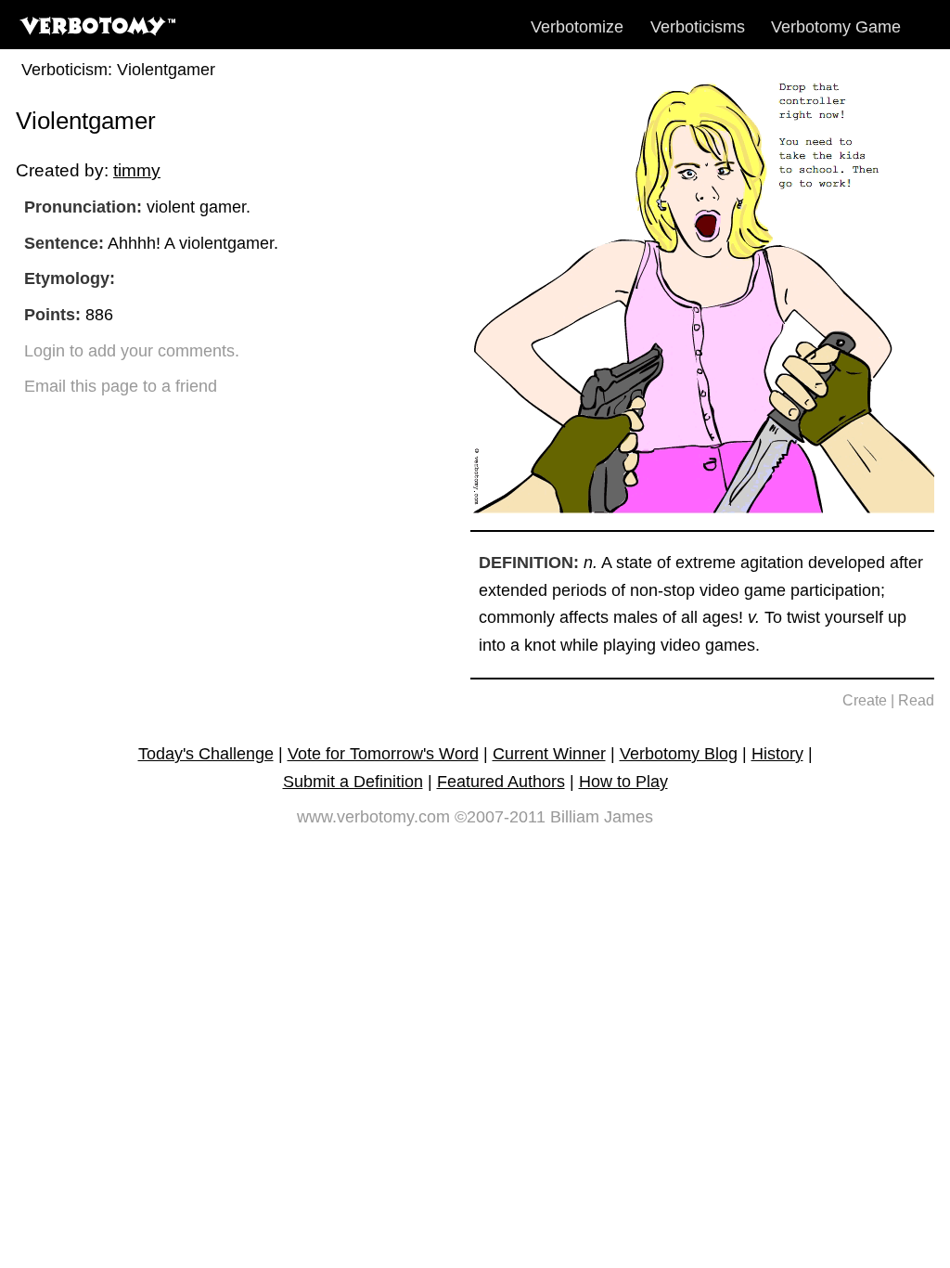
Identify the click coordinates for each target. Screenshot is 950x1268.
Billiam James (601, 817)
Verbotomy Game (836, 27)
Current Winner (549, 753)
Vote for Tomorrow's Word (383, 753)
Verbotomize (577, 27)
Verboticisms (697, 27)
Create (864, 700)
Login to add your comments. (131, 351)
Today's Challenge (206, 753)
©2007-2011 (500, 817)
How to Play (623, 781)
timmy (136, 170)
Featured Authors (501, 781)
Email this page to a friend (120, 386)
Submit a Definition (353, 781)
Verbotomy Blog (679, 753)
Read (916, 700)
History (777, 753)
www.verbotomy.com (373, 817)
